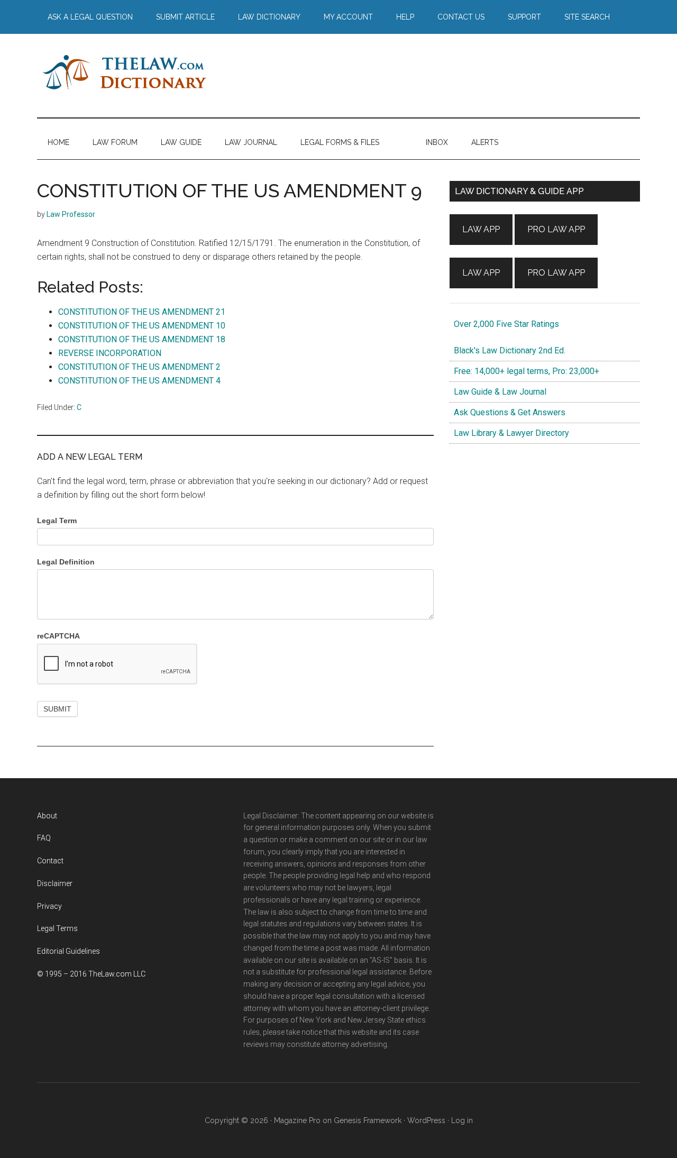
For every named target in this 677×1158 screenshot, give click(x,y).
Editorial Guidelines (68, 951)
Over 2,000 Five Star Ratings (504, 324)
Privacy (49, 906)
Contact (50, 860)
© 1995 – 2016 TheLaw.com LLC (91, 974)
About (47, 815)
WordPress (426, 1120)
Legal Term (57, 520)
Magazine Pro (297, 1120)
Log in (462, 1120)
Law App (481, 229)
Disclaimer (54, 883)
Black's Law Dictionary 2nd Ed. (507, 350)
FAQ (44, 838)
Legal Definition (66, 562)
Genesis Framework (367, 1120)
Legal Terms (57, 928)
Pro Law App (556, 229)
